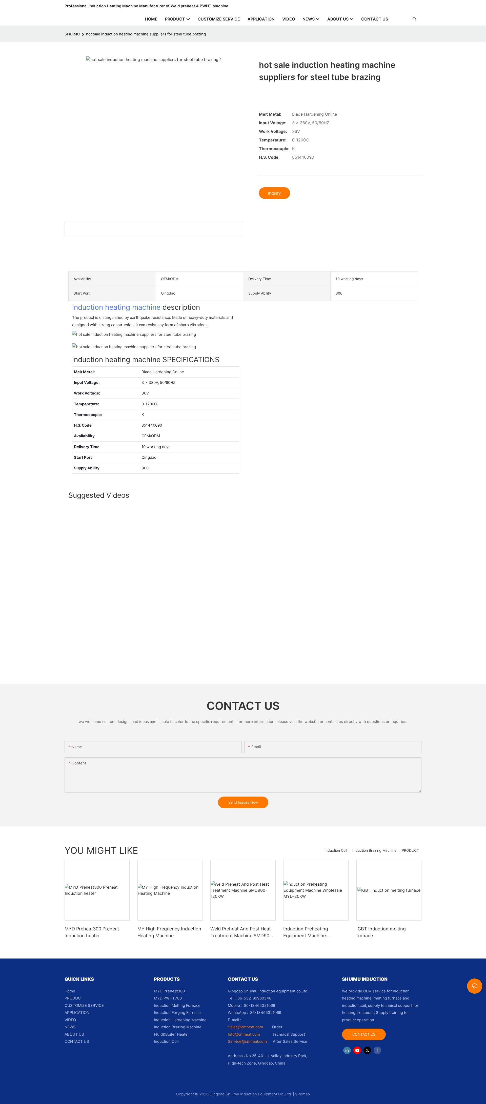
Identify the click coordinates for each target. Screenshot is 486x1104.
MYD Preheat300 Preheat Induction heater (92, 932)
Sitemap (302, 1094)
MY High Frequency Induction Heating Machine (169, 932)
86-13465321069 (265, 1012)
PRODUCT (410, 850)
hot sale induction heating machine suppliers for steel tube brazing (146, 34)
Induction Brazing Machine (374, 850)
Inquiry (274, 193)
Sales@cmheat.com (245, 1027)
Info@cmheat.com (244, 1034)
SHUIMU (72, 34)
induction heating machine (116, 307)
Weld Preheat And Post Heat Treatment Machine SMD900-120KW (242, 932)
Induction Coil (336, 850)
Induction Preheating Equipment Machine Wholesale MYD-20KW (307, 932)
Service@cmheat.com (247, 1041)
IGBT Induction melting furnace (381, 932)
